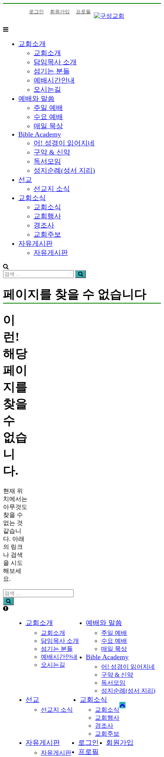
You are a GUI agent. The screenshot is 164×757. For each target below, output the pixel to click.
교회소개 (32, 44)
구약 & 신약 (52, 152)
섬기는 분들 (52, 71)
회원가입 (60, 11)
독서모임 (47, 161)
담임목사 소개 (55, 62)
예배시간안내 (54, 80)
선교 (25, 179)
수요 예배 (48, 117)
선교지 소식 (52, 188)
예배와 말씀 (36, 98)
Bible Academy (39, 134)
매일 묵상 (48, 126)
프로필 (83, 11)
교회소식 (32, 198)
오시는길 (47, 89)
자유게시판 (35, 243)
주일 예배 (48, 107)
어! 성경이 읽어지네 (64, 143)
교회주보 (47, 234)
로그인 (36, 11)
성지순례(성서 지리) (64, 170)
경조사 (44, 225)
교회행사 (47, 216)
